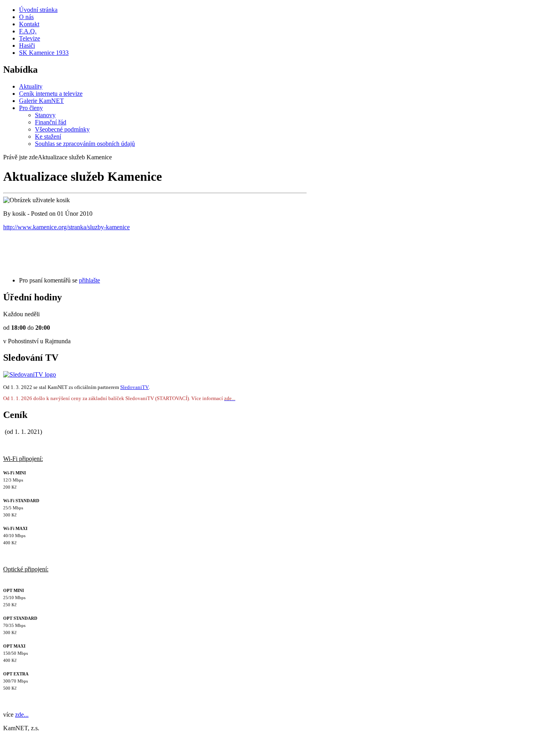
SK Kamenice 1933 (44, 52)
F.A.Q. (28, 31)
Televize (29, 38)
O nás (26, 17)
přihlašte (89, 280)
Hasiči (27, 45)
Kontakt (29, 24)
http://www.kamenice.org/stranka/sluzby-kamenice (66, 227)
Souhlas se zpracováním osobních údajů (85, 143)
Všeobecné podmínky (62, 129)
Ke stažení (48, 136)
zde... (22, 714)
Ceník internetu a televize (51, 93)
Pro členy (31, 107)
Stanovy (45, 115)
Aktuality (30, 86)
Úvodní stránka (38, 9)
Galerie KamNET (41, 100)
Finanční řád (50, 122)
